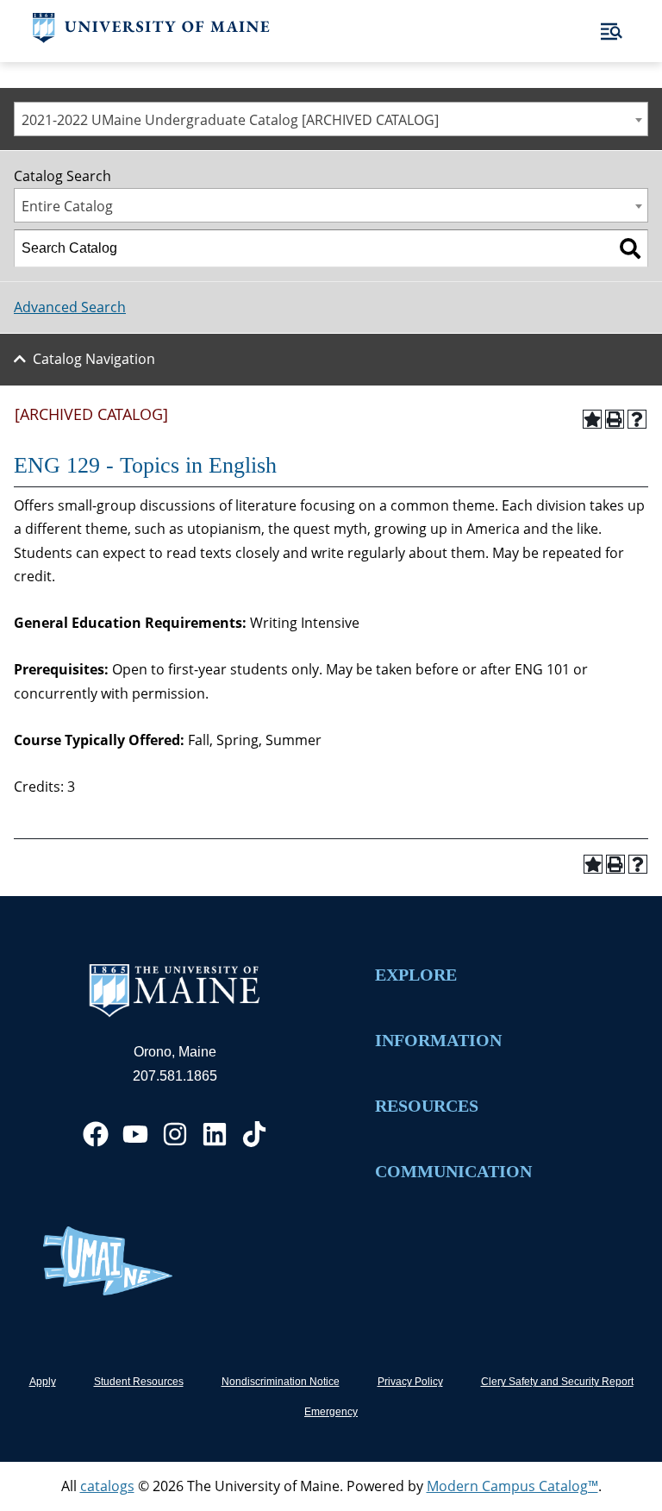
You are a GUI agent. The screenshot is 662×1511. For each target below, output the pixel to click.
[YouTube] (135, 1134)
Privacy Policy (410, 1382)
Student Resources (139, 1382)
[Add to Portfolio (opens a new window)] (592, 419)
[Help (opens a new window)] (637, 419)
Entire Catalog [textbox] (67, 206)
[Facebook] (96, 1134)
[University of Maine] (151, 37)
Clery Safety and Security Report (557, 1382)
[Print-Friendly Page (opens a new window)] (614, 419)
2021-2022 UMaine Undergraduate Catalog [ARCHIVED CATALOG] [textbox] (230, 119)
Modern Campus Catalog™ (512, 1486)
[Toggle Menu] (611, 31)
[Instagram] (175, 1134)
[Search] (630, 248)
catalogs (107, 1486)
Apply (42, 1382)
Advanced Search (70, 307)
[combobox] (331, 119)
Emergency (331, 1412)
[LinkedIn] (215, 1134)
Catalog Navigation (94, 358)
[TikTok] (254, 1134)
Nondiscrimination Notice (281, 1382)
